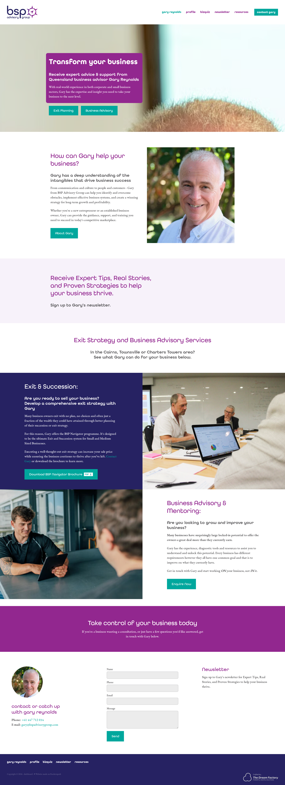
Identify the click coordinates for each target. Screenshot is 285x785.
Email (110, 695)
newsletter (222, 12)
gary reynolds (171, 12)
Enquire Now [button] (181, 584)
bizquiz (205, 12)
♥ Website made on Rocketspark (47, 774)
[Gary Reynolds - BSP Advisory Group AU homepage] (34, 12)
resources (241, 12)
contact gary (266, 12)
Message (111, 708)
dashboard (28, 774)
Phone (110, 682)
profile (190, 12)
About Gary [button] (64, 233)
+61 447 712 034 (33, 720)
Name (110, 669)
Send (115, 736)
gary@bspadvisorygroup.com (40, 725)
